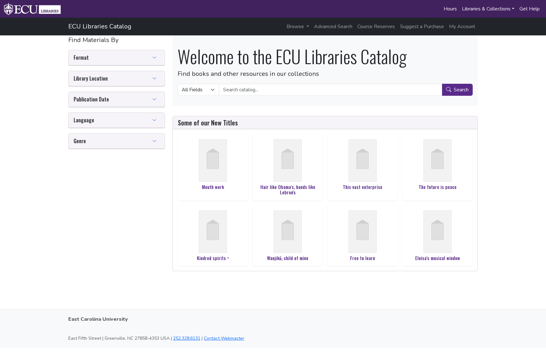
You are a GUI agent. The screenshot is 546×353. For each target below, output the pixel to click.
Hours (450, 8)
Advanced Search (333, 26)
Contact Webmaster (224, 338)
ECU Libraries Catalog (99, 26)
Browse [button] (296, 26)
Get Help (529, 8)
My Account (462, 26)
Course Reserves (376, 26)
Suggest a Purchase (422, 26)
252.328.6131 (186, 338)
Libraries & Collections (486, 8)
